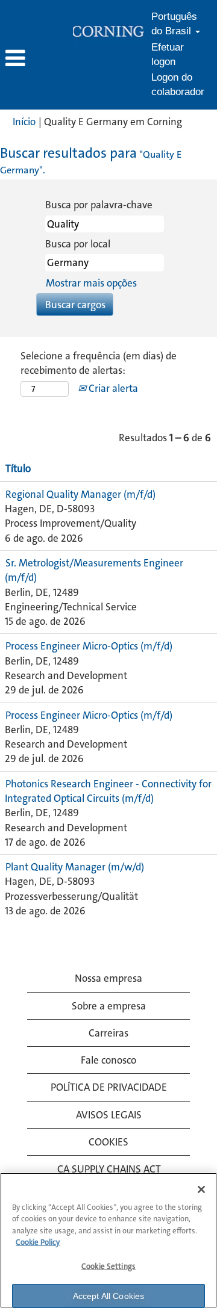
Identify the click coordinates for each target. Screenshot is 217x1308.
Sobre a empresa (109, 1005)
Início (24, 121)
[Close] (201, 1189)
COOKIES (108, 1141)
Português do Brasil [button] (174, 24)
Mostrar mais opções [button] (91, 283)
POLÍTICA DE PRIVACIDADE (109, 1087)
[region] (108, 1240)
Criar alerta (112, 388)
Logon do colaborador (177, 85)
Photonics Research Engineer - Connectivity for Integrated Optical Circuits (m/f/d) (108, 791)
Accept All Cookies (109, 1296)
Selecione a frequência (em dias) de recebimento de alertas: (98, 363)
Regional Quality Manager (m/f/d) (80, 494)
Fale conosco (108, 1060)
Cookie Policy (38, 1242)
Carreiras (108, 1033)
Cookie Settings (108, 1266)
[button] (36, 59)
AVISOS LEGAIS (109, 1114)
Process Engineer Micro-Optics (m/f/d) (88, 645)
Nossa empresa (108, 978)
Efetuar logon (167, 54)
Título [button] (18, 468)
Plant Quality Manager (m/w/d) (74, 866)
